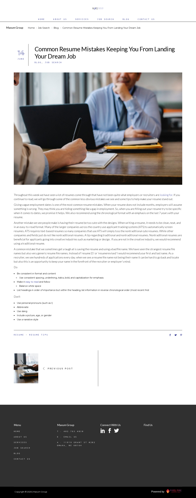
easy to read (32, 281)
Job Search (44, 28)
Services (20, 442)
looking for (166, 195)
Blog (56, 28)
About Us (20, 437)
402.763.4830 (74, 431)
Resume (19, 335)
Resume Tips (38, 335)
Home (31, 28)
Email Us (70, 437)
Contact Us (22, 459)
